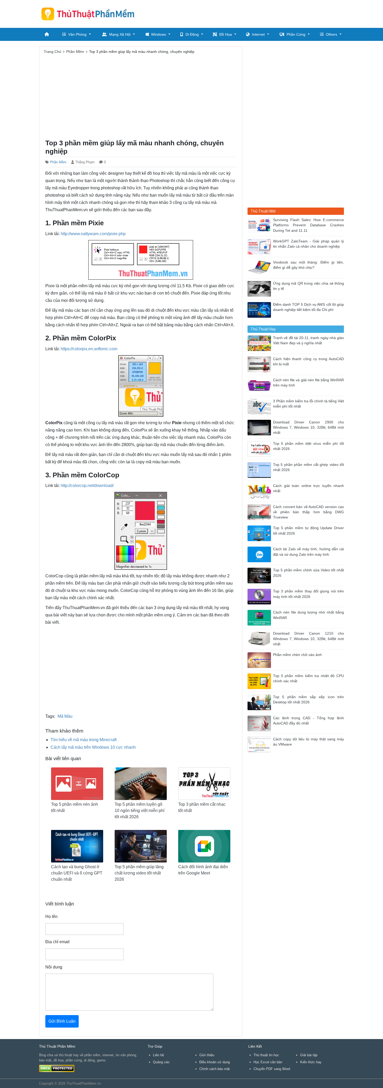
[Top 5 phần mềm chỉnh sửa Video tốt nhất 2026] (260, 575)
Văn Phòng (77, 34)
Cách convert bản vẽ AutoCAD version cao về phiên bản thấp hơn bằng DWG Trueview (308, 512)
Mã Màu (65, 716)
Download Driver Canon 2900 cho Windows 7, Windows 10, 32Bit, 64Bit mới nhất (308, 427)
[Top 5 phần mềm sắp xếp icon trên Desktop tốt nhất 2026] (260, 702)
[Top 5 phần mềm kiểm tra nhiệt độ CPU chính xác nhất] (260, 681)
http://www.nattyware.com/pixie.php (93, 234)
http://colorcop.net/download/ (87, 485)
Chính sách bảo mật (214, 1069)
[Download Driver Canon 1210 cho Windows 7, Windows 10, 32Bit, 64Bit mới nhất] (260, 638)
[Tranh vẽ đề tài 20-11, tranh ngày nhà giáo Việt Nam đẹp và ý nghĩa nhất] (260, 343)
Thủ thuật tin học (266, 1055)
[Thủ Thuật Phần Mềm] (90, 13)
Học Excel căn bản (268, 1062)
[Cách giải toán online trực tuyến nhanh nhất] (260, 491)
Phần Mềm (58, 162)
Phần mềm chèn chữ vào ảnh (297, 655)
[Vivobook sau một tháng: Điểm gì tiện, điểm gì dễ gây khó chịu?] (260, 267)
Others (331, 34)
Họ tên (51, 916)
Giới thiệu (206, 1055)
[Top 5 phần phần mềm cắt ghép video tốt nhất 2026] (260, 469)
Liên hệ (158, 1055)
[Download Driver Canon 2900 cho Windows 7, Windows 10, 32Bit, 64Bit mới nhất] (260, 427)
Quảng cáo (161, 1062)
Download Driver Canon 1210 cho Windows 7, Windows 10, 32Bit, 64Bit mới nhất (308, 638)
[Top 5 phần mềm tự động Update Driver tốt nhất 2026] (260, 533)
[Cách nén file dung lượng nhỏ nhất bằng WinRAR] (260, 617)
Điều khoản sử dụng (214, 1062)
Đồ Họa (225, 34)
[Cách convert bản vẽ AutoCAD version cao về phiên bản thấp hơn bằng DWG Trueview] (260, 512)
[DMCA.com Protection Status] (56, 1068)
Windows (158, 34)
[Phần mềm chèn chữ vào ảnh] (260, 660)
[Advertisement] (249, 13)
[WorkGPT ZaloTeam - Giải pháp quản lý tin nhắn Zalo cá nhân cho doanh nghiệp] (260, 246)
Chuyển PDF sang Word (272, 1069)
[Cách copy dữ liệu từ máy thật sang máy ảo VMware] (260, 744)
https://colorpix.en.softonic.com (89, 349)
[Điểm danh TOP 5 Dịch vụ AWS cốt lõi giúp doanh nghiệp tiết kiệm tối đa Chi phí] (260, 309)
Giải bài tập (308, 1055)
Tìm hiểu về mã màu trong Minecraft (83, 739)
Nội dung (53, 967)
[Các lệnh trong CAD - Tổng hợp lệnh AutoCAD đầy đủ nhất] (260, 723)
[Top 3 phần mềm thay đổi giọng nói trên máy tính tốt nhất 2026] (260, 596)
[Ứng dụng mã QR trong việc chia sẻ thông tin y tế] (260, 288)
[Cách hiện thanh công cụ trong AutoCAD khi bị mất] (260, 364)
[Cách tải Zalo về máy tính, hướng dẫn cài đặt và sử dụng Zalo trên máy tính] (260, 554)
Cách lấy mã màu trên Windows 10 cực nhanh (93, 747)
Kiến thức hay (311, 1062)
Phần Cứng (296, 34)
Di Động (192, 34)
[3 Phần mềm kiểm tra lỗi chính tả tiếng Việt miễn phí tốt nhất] (260, 406)
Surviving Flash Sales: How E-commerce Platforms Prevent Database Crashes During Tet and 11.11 (308, 225)
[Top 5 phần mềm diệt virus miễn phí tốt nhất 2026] (260, 448)
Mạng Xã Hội (120, 34)
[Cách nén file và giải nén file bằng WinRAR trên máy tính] (260, 385)
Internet (258, 34)
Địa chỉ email (57, 942)
